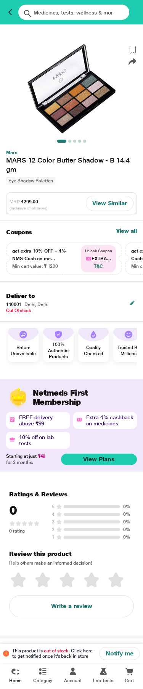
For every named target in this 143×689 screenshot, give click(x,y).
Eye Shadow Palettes (30, 181)
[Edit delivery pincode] (132, 302)
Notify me (119, 653)
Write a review (71, 606)
